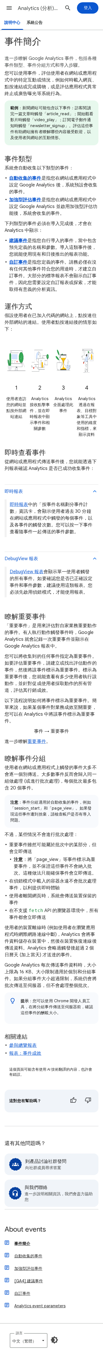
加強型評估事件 (28, 1268)
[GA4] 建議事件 (28, 1280)
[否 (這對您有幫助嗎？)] (88, 1101)
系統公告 (35, 22)
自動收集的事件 (28, 1255)
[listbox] (28, 1340)
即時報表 (19, 504)
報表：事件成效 (25, 1053)
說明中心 (12, 22)
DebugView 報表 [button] (21, 559)
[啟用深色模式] (54, 1340)
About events (25, 1230)
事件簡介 (22, 1243)
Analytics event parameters (40, 1305)
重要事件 (36, 741)
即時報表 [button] (14, 491)
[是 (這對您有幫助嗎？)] (73, 1101)
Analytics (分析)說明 (39, 8)
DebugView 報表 (26, 572)
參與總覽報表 (23, 1045)
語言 (19, 1333)
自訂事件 (22, 1293)
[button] (9, 8)
